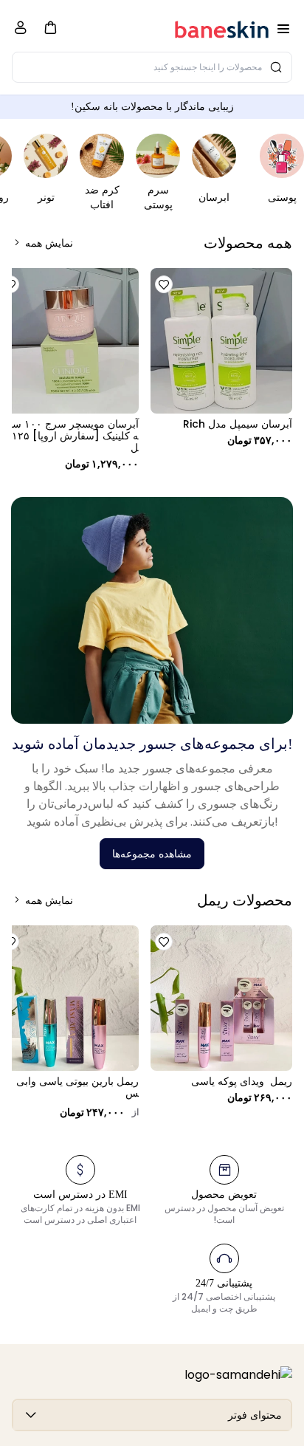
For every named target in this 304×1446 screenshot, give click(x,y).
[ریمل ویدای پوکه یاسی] (221, 998)
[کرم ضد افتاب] (102, 156)
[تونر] (46, 156)
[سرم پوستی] (158, 156)
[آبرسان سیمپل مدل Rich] (221, 341)
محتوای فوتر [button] (255, 1415)
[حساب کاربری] (21, 30)
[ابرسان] (214, 156)
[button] (50, 27)
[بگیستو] (221, 29)
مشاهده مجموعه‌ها (152, 853)
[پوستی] (282, 156)
